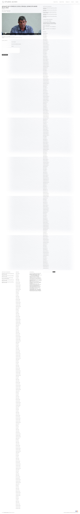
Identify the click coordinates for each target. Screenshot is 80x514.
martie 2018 (45, 173)
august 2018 (45, 166)
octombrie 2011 (45, 268)
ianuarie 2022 (45, 112)
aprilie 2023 (44, 90)
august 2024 (45, 67)
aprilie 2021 (17, 365)
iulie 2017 (44, 185)
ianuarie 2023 (18, 335)
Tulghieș (36, 284)
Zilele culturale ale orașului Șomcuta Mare (35, 287)
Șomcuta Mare (37, 290)
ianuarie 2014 (18, 478)
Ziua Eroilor (35, 287)
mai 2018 (44, 170)
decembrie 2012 (45, 252)
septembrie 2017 (45, 182)
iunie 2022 (17, 345)
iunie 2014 (17, 471)
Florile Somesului (32, 278)
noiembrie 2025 (45, 46)
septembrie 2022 (45, 100)
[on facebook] (76, 511)
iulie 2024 (44, 69)
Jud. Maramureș (32, 279)
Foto (34, 278)
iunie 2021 (44, 122)
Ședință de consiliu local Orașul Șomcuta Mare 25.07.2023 (19, 7)
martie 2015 (45, 219)
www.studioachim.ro (34, 286)
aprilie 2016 (44, 202)
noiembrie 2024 (45, 63)
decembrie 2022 (45, 96)
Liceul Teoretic (37, 279)
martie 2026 (45, 40)
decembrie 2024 (18, 302)
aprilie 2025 (44, 56)
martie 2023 (45, 92)
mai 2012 (44, 259)
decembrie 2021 (45, 113)
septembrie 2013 (45, 242)
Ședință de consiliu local (18, 37)
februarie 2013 (18, 491)
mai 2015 (44, 216)
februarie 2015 (18, 461)
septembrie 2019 (45, 149)
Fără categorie (12, 36)
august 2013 (45, 243)
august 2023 (17, 325)
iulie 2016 (44, 199)
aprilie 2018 (44, 172)
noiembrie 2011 (45, 266)
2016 (35, 273)
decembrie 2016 (45, 193)
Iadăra (36, 278)
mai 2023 (44, 89)
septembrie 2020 (18, 375)
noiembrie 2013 (18, 481)
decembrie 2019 (18, 385)
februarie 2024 (45, 76)
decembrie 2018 (45, 162)
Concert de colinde (35, 277)
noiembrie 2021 (18, 355)
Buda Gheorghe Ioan (35, 274)
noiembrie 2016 (45, 195)
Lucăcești (40, 279)
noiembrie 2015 (45, 209)
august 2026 (45, 33)
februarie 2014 (45, 236)
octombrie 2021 (45, 116)
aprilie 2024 (44, 73)
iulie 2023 (44, 86)
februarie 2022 (45, 110)
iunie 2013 (44, 246)
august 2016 (17, 438)
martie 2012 (45, 262)
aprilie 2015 (17, 458)
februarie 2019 (45, 159)
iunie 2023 (44, 87)
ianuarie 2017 (45, 192)
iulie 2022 (44, 103)
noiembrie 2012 (45, 253)
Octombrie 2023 (37, 281)
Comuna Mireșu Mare (34, 276)
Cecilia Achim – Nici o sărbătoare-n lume (49, 27)
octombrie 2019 (18, 388)
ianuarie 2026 (45, 43)
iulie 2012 (44, 256)
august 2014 (45, 229)
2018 (38, 273)
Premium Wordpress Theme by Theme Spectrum (71, 512)
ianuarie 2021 (45, 129)
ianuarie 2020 (45, 143)
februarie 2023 (45, 93)
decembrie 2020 (45, 130)
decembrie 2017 (18, 418)
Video (38, 284)
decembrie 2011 (45, 265)
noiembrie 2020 (45, 132)
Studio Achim (11, 2)
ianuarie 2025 (45, 60)
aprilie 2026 (44, 39)
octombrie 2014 (45, 226)
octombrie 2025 (45, 47)
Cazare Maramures (46, 22)
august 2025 (45, 50)
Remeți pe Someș (35, 283)
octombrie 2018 (45, 165)
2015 (34, 273)
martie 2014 (45, 235)
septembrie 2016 (45, 196)
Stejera (38, 283)
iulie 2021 (44, 120)
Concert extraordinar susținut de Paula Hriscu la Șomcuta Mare (49, 12)
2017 (37, 273)
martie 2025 (45, 57)
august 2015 (45, 212)
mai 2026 (44, 37)
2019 (40, 273)
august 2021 (45, 119)
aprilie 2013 (44, 248)
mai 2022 (44, 106)
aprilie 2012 (17, 501)
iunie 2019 (44, 153)
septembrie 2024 (45, 66)
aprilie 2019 (44, 156)
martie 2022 (45, 109)
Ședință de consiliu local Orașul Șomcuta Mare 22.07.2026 (50, 14)
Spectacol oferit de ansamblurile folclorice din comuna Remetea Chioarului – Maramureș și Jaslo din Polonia (49, 23)
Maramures (33, 280)
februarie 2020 (45, 142)
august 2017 (45, 183)
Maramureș (37, 280)
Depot (44, 25)
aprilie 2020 (44, 139)
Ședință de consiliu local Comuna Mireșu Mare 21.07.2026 (50, 16)
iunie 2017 (44, 186)
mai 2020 (17, 378)
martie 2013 (45, 249)
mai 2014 (44, 232)
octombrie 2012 (45, 255)
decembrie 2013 (45, 239)
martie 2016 (45, 203)
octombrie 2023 (18, 322)
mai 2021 (44, 123)
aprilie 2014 (44, 233)
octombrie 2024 (18, 305)
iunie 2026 (44, 36)
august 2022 (45, 102)
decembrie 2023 (45, 79)
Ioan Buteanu (39, 278)
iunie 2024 (44, 70)
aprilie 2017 (44, 189)
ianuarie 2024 (45, 77)
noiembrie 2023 (45, 80)
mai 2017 (17, 428)
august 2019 (45, 150)
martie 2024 (17, 315)
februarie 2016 (45, 205)
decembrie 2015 (18, 448)
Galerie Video (48, 25)
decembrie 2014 (45, 223)
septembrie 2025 (45, 49)
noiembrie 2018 (45, 163)
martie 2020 (45, 140)
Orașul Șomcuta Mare (11, 37)
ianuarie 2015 (45, 222)
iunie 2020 (44, 136)
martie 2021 (45, 126)
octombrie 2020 (45, 133)
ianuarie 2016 (45, 206)
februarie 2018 (45, 175)
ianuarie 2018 (45, 176)
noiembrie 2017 (45, 179)
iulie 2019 (44, 152)
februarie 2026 (18, 282)
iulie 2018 (17, 408)
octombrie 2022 (45, 99)
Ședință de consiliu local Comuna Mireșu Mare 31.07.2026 (50, 10)
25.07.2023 (6, 37)
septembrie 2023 (45, 83)
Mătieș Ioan (33, 281)
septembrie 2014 (18, 468)
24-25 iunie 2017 (31, 273)
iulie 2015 (44, 213)
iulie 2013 (44, 245)
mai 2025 (17, 295)
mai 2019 (17, 395)
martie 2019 (17, 398)
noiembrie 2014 (45, 225)
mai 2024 (17, 312)
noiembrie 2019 (45, 146)
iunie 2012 (44, 258)
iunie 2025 (44, 53)
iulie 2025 (17, 292)
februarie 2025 (45, 59)
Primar (31, 283)
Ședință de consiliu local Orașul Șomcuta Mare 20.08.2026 (50, 8)
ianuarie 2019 (45, 160)
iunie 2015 (44, 215)
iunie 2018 (44, 169)
